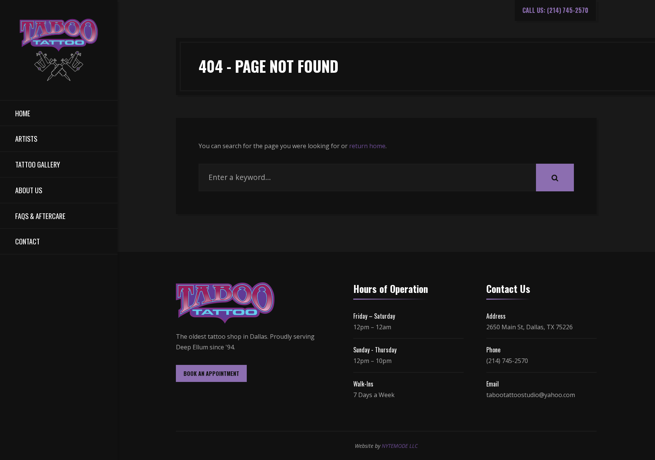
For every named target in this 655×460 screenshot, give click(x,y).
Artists (26, 138)
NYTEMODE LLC (400, 445)
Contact (27, 241)
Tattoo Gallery (37, 164)
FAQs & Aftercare (40, 216)
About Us (28, 190)
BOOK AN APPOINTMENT (211, 373)
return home (367, 146)
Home (22, 113)
